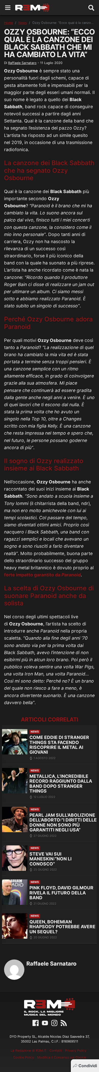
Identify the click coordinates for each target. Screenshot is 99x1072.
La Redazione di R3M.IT (28, 1050)
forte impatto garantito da (42, 574)
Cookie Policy (23, 1057)
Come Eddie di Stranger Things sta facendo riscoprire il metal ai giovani (59, 744)
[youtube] (45, 1022)
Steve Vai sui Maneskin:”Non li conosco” (50, 859)
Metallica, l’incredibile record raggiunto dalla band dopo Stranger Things (60, 783)
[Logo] (32, 7)
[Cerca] (91, 8)
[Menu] (7, 7)
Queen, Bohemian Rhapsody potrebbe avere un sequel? (62, 926)
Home (8, 23)
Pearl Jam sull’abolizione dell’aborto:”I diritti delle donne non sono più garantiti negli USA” (63, 822)
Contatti (56, 1050)
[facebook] (35, 1022)
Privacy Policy (75, 1050)
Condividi (87, 1065)
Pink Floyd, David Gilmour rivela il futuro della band (61, 892)
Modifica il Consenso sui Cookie (61, 1057)
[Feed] (64, 1022)
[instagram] (54, 1022)
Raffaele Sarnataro (22, 63)
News (22, 23)
